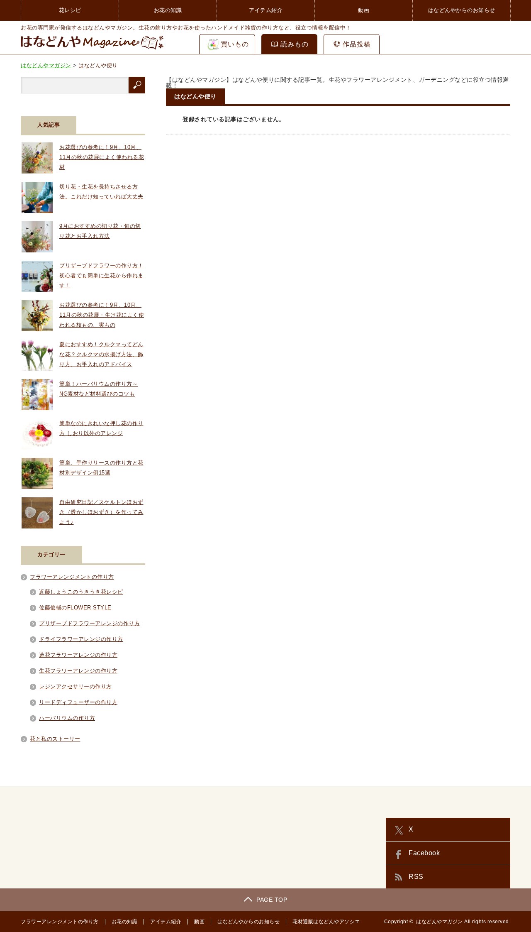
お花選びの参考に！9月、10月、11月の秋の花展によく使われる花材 (101, 157)
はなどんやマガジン (439, 922)
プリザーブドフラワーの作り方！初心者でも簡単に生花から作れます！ (101, 275)
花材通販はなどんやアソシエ (326, 922)
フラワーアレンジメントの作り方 (72, 577)
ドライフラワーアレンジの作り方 (81, 639)
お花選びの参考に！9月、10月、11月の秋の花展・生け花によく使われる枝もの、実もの (101, 315)
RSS (416, 876)
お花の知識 (168, 10)
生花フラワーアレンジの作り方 (78, 671)
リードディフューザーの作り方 (78, 702)
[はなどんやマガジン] (92, 49)
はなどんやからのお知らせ (461, 10)
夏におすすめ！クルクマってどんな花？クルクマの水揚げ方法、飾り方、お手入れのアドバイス (101, 354)
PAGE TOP (271, 899)
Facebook (424, 852)
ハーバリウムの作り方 (67, 718)
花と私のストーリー (55, 739)
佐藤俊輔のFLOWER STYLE (75, 607)
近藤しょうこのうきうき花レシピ (81, 592)
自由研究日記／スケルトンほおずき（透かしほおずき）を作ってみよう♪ (101, 512)
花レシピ (70, 10)
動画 (363, 10)
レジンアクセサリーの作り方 (75, 686)
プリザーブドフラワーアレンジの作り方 (89, 623)
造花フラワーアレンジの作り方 (78, 655)
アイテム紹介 (266, 10)
